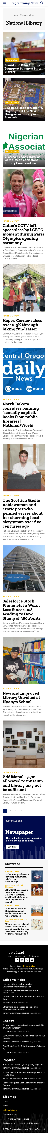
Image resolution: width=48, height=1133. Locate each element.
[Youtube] (32, 960)
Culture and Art (12, 871)
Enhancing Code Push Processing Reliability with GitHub (24, 1073)
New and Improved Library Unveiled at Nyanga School (21, 697)
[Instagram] (22, 960)
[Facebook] (17, 960)
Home (15, 15)
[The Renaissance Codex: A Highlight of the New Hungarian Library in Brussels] (24, 99)
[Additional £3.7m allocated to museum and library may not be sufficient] (24, 744)
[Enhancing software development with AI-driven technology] (37, 876)
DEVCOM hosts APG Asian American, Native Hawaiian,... (24, 1037)
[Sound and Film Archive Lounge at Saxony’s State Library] (24, 53)
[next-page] (21, 811)
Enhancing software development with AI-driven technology (17, 878)
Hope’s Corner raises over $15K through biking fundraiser (22, 325)
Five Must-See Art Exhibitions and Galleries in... (24, 1047)
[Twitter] (27, 960)
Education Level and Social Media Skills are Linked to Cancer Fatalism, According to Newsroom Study (17, 929)
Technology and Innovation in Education (17, 920)
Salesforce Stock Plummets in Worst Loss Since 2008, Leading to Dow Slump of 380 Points (22, 609)
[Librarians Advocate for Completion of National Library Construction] (24, 145)
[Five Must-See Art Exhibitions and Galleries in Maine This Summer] (37, 910)
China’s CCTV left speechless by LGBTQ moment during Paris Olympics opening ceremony (23, 234)
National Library (12, 60)
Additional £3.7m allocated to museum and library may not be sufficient (23, 783)
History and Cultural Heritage (14, 886)
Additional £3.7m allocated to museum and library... (23, 997)
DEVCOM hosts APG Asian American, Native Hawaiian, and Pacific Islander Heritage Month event (16, 895)
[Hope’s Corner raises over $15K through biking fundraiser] (24, 288)
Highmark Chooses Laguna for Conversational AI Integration (17, 985)
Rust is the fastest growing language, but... (24, 1064)
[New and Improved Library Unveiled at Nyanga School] (24, 660)
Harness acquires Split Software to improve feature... (24, 1084)
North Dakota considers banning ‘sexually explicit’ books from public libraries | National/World (21, 414)
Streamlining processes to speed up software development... (20, 1008)
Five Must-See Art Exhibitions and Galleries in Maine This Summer (15, 912)
